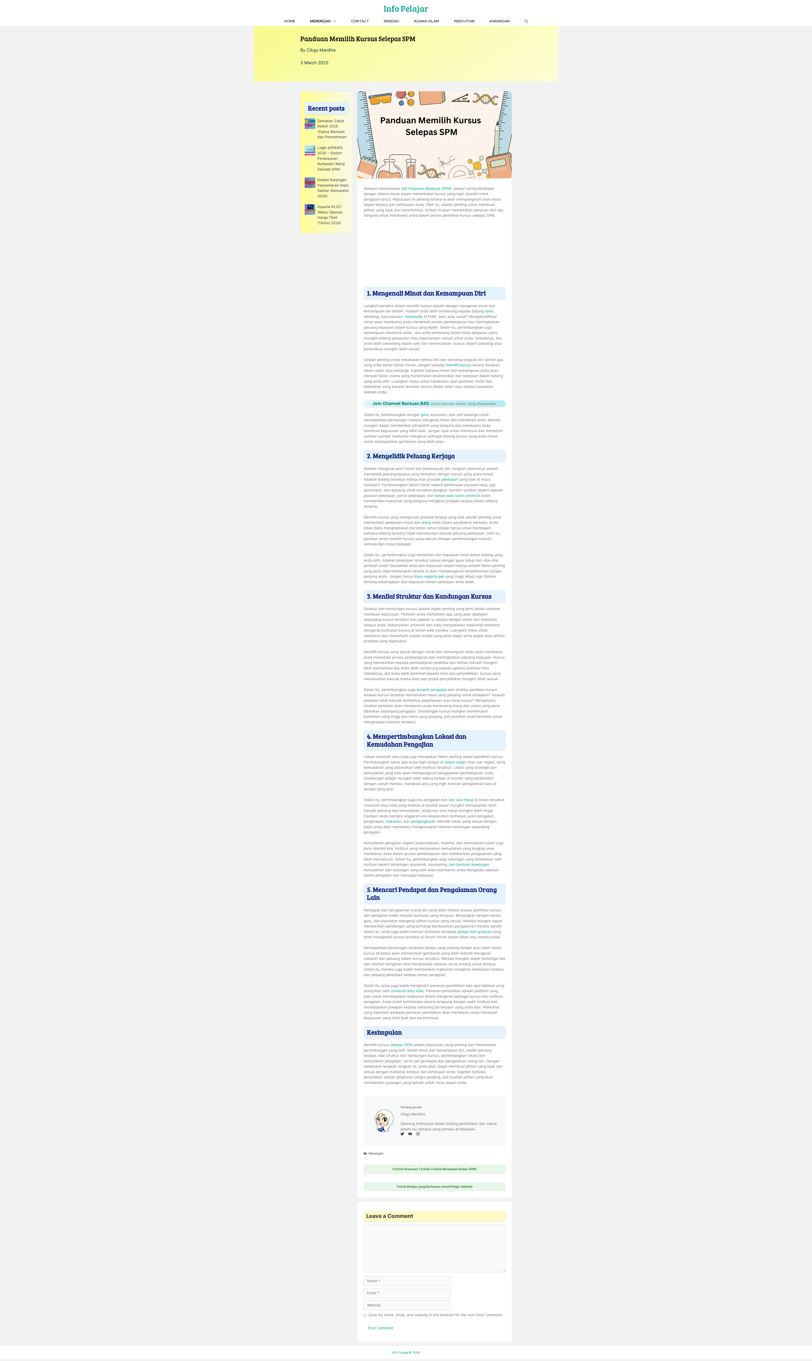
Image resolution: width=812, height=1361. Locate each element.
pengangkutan (423, 821)
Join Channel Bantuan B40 (400, 403)
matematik (414, 317)
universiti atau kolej (407, 991)
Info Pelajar (406, 8)
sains (489, 311)
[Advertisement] (434, 253)
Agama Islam (426, 21)
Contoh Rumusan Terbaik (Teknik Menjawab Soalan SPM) (434, 1169)
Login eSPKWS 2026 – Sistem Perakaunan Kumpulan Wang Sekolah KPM (331, 158)
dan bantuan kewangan (469, 864)
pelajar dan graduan (474, 932)
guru (424, 415)
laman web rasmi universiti (458, 496)
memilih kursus (458, 365)
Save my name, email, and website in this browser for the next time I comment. (435, 1315)
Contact (360, 21)
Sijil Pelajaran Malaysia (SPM (426, 188)
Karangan (500, 21)
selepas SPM (401, 1045)
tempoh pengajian (431, 690)
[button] (526, 21)
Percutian (464, 21)
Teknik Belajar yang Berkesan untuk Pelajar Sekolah (434, 1186)
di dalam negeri (453, 762)
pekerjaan (450, 479)
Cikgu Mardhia (321, 50)
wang (426, 522)
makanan (393, 821)
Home (289, 21)
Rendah (391, 21)
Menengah (320, 21)
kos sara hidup (461, 800)
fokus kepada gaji (429, 576)
